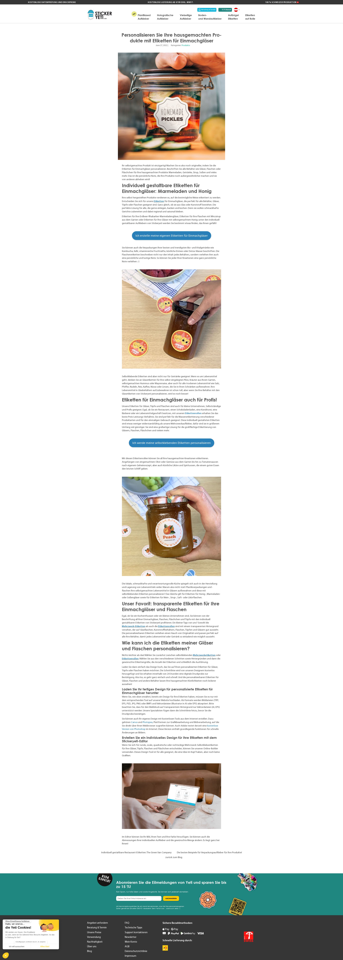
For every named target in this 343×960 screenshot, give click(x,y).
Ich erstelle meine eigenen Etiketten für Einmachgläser (171, 235)
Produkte (186, 45)
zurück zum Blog (173, 857)
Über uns (91, 946)
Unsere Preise (94, 932)
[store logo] (100, 15)
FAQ (127, 922)
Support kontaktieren (136, 932)
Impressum (130, 955)
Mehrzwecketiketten (204, 655)
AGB (127, 946)
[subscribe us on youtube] (236, 924)
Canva (134, 722)
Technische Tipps (133, 927)
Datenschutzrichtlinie (136, 951)
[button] (5, 955)
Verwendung (94, 937)
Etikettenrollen (193, 413)
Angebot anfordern (97, 922)
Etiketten (159, 201)
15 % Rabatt (226, 9)
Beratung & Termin (208, 9)
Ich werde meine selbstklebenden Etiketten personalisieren (171, 443)
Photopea (147, 722)
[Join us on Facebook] (243, 924)
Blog (89, 951)
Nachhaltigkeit (94, 941)
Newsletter (130, 937)
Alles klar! (44, 946)
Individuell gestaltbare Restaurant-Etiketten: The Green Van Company (136, 852)
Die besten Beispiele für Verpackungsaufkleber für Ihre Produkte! (209, 852)
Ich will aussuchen (16, 946)
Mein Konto (131, 941)
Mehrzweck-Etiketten (133, 626)
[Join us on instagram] (250, 924)
